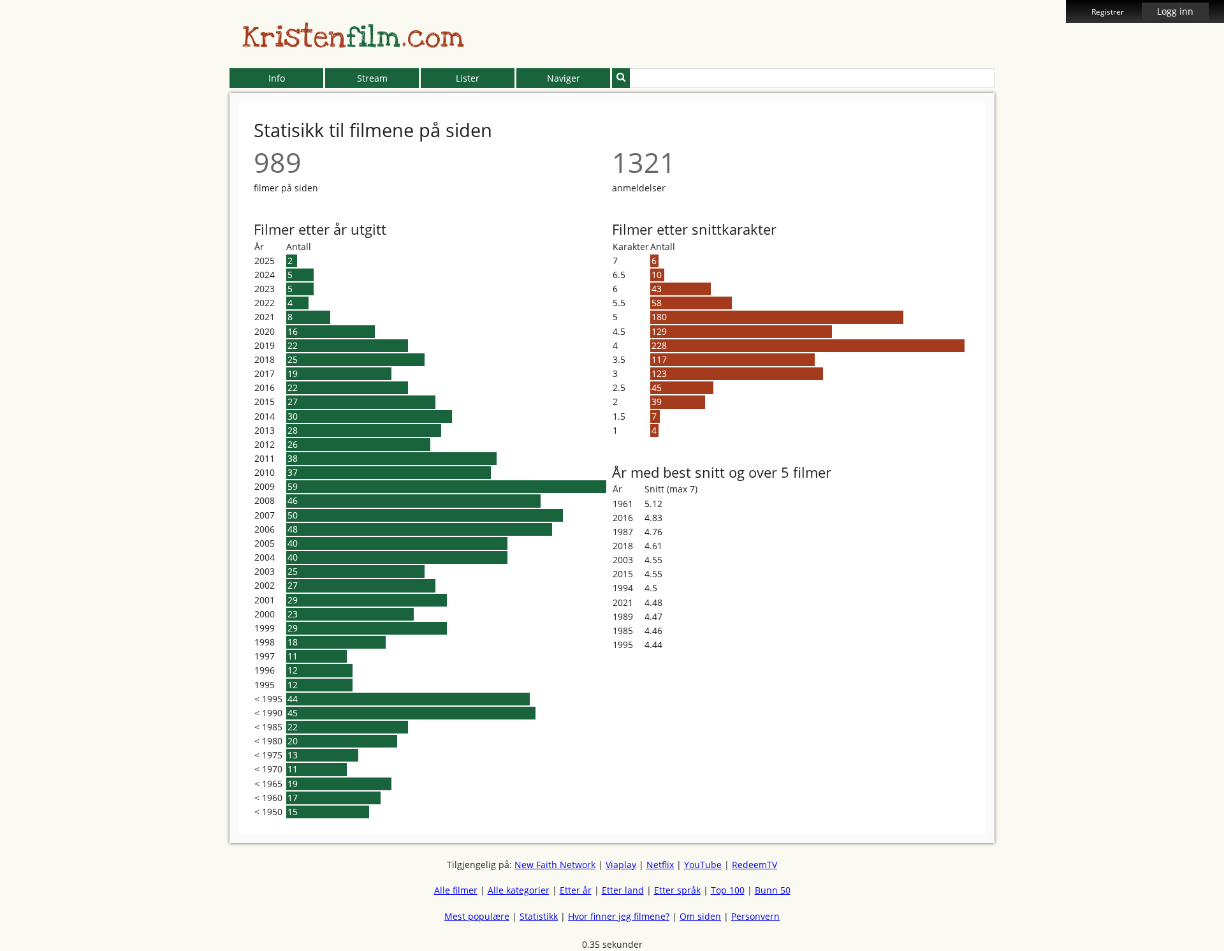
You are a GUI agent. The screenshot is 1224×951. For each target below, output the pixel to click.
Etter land (623, 890)
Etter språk (677, 890)
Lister (467, 78)
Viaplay (621, 865)
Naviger (563, 78)
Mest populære (476, 916)
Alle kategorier (519, 890)
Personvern (755, 916)
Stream (372, 78)
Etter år (576, 890)
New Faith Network (554, 865)
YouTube (703, 865)
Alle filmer (455, 890)
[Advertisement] (171, 293)
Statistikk (539, 916)
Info (276, 78)
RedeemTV (754, 865)
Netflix (660, 865)
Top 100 (728, 890)
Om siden (700, 916)
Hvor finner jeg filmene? (618, 916)
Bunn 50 (772, 890)
